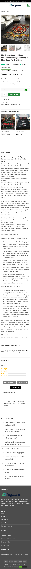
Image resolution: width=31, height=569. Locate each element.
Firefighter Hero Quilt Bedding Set (21, 133)
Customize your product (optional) (10, 79)
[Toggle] (2, 423)
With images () (10, 382)
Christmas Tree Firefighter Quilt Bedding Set (8, 133)
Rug (8, 12)
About (7, 564)
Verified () (23, 382)
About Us (4, 516)
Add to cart (14, 94)
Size (2, 67)
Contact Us (4, 520)
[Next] (27, 29)
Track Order (4, 523)
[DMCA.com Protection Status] (23, 567)
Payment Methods (6, 526)
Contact (23, 564)
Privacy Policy (5, 545)
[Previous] (3, 29)
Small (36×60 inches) (10, 350)
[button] (2, 5)
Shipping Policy (5, 542)
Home (3, 12)
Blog (18, 564)
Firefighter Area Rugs (15, 104)
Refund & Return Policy (8, 539)
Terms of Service (6, 535)
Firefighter (6, 104)
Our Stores (13, 564)
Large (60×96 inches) (23, 352)
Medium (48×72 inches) (11, 352)
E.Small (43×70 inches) (22, 350)
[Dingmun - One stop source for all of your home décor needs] (15, 5)
